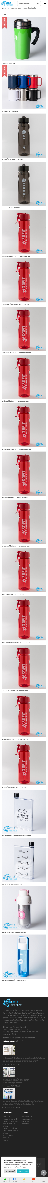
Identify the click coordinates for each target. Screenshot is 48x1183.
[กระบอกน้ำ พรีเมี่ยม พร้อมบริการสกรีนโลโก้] (7, 3)
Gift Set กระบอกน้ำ (10, 1130)
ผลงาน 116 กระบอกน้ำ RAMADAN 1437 (14, 932)
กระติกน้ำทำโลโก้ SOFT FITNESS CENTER (15, 401)
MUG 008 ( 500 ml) (8, 63)
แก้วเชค (6, 1126)
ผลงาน (5, 1140)
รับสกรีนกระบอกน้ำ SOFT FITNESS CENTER (16, 353)
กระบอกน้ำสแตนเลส (11, 1121)
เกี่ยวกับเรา (25, 1121)
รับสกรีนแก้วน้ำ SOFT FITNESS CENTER (15, 305)
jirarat (7, 1064)
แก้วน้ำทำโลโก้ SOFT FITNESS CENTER (14, 594)
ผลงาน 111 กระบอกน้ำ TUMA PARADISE (14, 981)
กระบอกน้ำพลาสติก (10, 1119)
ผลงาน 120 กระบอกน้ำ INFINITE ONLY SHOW (16, 836)
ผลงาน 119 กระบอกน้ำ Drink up (12, 884)
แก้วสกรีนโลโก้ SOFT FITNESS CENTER (15, 691)
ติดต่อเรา (25, 1123)
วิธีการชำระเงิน (27, 1116)
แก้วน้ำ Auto (8, 1135)
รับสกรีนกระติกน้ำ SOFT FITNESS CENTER (16, 256)
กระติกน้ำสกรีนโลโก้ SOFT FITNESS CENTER (16, 449)
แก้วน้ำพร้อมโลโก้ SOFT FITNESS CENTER (16, 643)
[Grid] (2, 14)
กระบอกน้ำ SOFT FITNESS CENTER (14, 787)
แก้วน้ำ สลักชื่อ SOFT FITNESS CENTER (15, 498)
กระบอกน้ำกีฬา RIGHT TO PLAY (12, 160)
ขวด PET (6, 1116)
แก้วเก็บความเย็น (9, 1123)
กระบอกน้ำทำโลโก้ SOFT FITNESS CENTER (16, 546)
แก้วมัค (5, 1133)
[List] (5, 14)
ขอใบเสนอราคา (27, 1119)
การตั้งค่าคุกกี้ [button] (10, 1171)
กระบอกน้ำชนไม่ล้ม (10, 1128)
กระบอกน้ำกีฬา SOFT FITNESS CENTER (15, 739)
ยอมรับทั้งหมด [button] (23, 1171)
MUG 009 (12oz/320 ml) (10, 111)
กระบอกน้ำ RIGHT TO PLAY (11, 208)
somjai (7, 1085)
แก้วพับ (6, 1137)
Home (4, 8)
